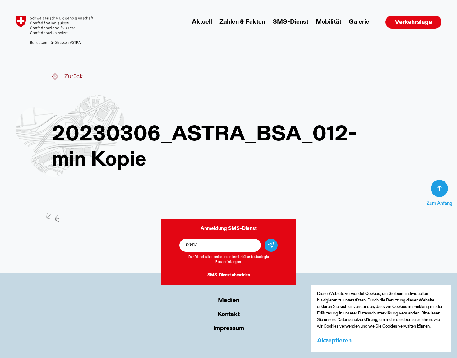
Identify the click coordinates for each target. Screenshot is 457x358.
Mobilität (328, 22)
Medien (228, 300)
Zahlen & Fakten (242, 22)
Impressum (228, 328)
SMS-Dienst (290, 22)
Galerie (359, 22)
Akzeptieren (334, 341)
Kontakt (229, 314)
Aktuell (202, 22)
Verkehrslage (413, 22)
